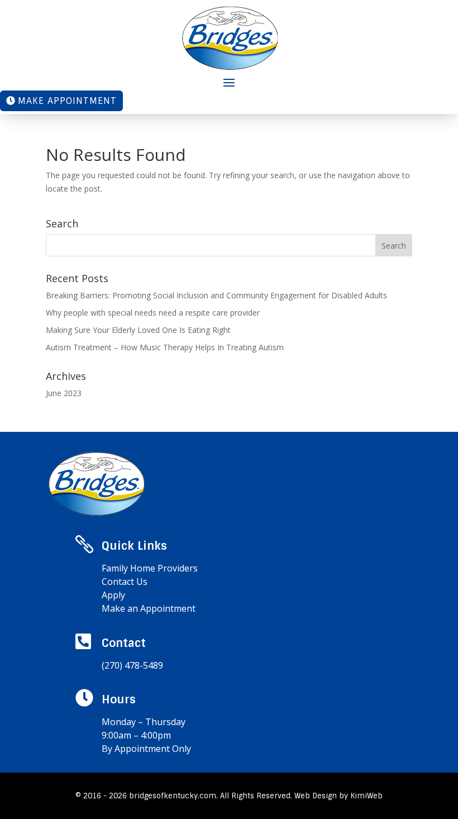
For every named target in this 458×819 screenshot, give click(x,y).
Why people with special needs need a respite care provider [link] (153, 312)
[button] (229, 82)
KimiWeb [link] (366, 796)
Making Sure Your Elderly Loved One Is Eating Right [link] (138, 330)
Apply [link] (113, 595)
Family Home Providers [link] (150, 568)
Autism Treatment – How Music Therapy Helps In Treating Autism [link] (165, 347)
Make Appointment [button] (67, 101)
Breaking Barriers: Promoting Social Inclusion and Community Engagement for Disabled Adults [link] (216, 295)
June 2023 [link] (64, 393)
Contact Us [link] (124, 581)
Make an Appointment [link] (148, 608)
